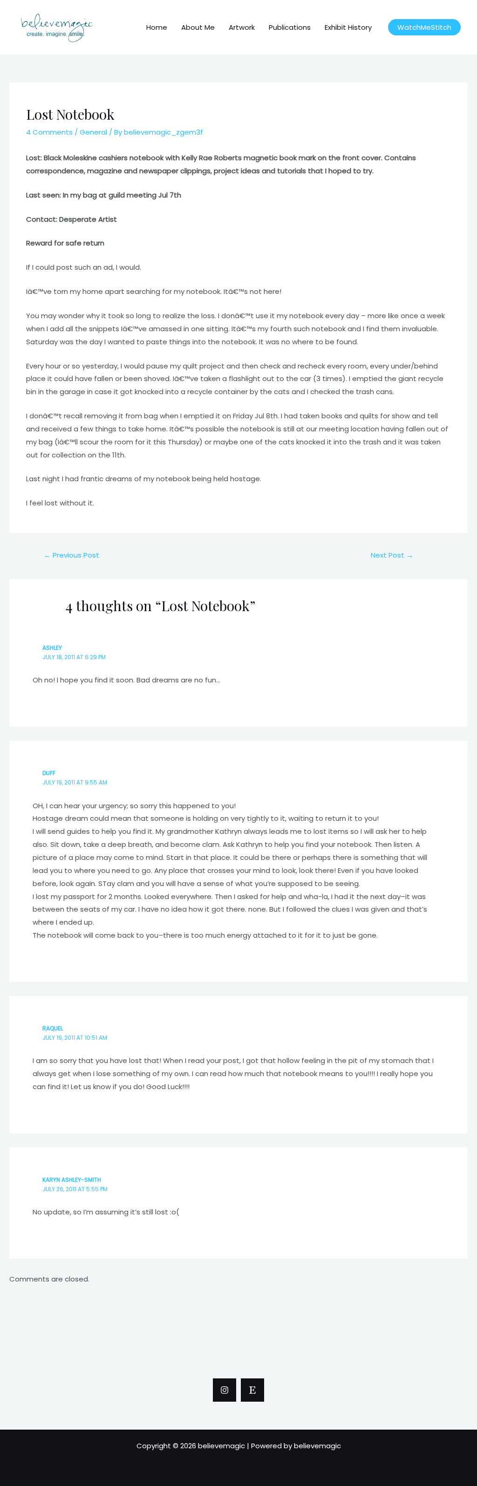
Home (156, 27)
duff (48, 773)
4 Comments (49, 132)
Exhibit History (348, 27)
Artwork (242, 27)
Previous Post (71, 555)
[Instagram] (224, 1390)
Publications (290, 27)
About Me (198, 27)
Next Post (392, 555)
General (93, 132)
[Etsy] (252, 1390)
